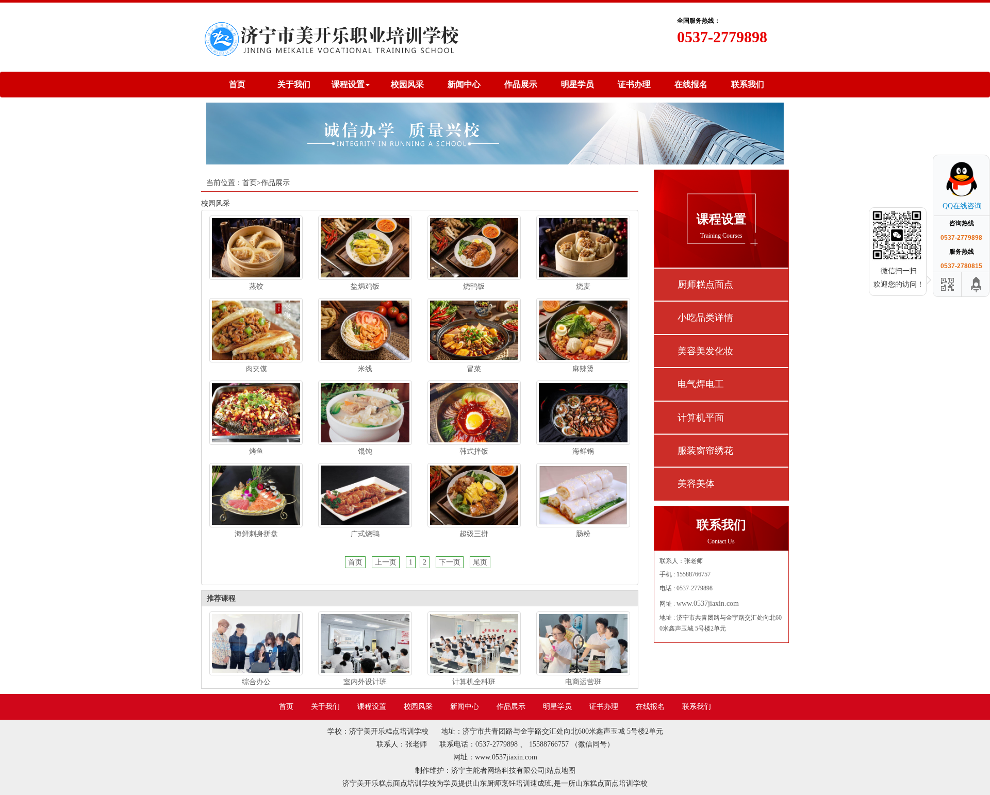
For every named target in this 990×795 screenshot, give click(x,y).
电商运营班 (583, 682)
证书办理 (634, 84)
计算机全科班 (474, 682)
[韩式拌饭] (474, 412)
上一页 (386, 562)
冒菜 (474, 369)
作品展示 (520, 84)
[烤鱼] (256, 412)
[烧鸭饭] (474, 247)
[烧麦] (583, 247)
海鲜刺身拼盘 (256, 534)
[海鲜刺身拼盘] (256, 495)
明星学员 (577, 84)
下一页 (449, 562)
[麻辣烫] (583, 330)
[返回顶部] (976, 284)
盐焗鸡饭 (365, 286)
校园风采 (407, 84)
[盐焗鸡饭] (364, 247)
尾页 (480, 562)
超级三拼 (473, 534)
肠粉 (583, 534)
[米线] (364, 330)
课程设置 (371, 706)
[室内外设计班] (364, 643)
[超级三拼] (474, 495)
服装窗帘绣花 (705, 450)
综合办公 (256, 682)
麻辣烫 (583, 369)
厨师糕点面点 (705, 284)
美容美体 (696, 483)
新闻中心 (464, 84)
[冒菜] (474, 330)
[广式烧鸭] (364, 495)
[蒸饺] (256, 247)
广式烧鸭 (365, 534)
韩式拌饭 (473, 451)
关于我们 (293, 84)
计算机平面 (701, 417)
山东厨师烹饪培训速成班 (512, 783)
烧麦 (583, 286)
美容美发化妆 (705, 351)
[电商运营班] (583, 643)
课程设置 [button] (348, 84)
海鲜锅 (583, 451)
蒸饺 (256, 286)
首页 (237, 84)
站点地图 (561, 770)
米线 (365, 369)
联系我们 (747, 84)
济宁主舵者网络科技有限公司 (498, 770)
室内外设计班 (365, 682)
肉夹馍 (256, 369)
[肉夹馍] (256, 330)
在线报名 (690, 84)
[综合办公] (256, 643)
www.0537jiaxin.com (707, 603)
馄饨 (365, 451)
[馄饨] (364, 412)
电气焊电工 (701, 384)
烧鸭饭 (474, 286)
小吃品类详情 (705, 317)
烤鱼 (256, 451)
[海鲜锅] (583, 412)
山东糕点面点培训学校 (611, 783)
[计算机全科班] (474, 643)
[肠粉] (583, 495)
